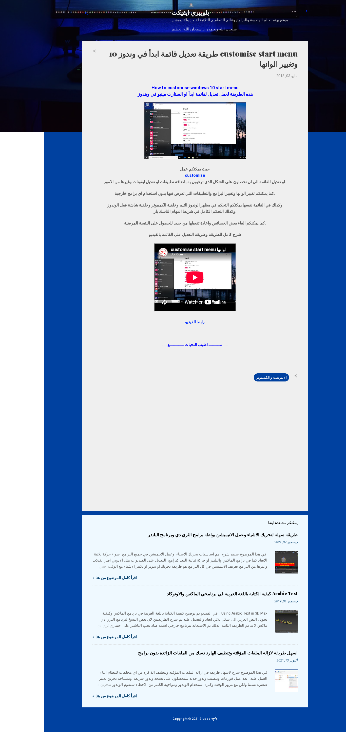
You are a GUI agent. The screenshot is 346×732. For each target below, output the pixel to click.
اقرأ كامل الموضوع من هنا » (114, 578)
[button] (94, 51)
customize (195, 175)
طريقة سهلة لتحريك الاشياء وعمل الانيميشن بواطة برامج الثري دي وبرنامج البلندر (223, 534)
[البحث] (86, 14)
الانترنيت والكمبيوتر (271, 377)
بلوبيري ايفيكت (190, 12)
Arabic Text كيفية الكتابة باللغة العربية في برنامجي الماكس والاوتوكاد (232, 593)
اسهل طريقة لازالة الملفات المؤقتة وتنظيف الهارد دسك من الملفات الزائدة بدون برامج (218, 653)
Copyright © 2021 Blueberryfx (194, 719)
